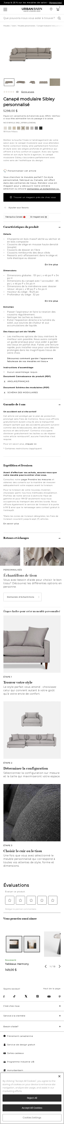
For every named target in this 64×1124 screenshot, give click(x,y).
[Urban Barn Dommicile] (32, 10)
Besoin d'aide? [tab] (10, 1026)
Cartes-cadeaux (15, 1053)
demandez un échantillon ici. (43, 189)
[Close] (59, 1076)
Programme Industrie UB (20, 1062)
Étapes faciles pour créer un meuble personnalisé (31, 611)
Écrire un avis (27, 92)
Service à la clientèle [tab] (14, 1016)
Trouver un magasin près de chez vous (34, 197)
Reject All (32, 1097)
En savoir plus (11, 523)
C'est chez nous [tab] (11, 1006)
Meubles (6, 26)
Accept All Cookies (32, 1107)
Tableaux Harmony (17, 964)
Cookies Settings (32, 1117)
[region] (32, 1098)
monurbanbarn (15, 1070)
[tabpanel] (22, 951)
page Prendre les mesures (36, 479)
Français (23, 381)
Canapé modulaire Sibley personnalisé (29, 101)
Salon (14, 26)
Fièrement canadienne (20, 1036)
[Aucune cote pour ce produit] (9, 91)
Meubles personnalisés (26, 26)
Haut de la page (52, 988)
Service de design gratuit (21, 1044)
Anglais (12, 381)
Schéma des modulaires (23, 392)
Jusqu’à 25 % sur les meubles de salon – (33, 2)
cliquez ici (31, 444)
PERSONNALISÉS (12, 570)
